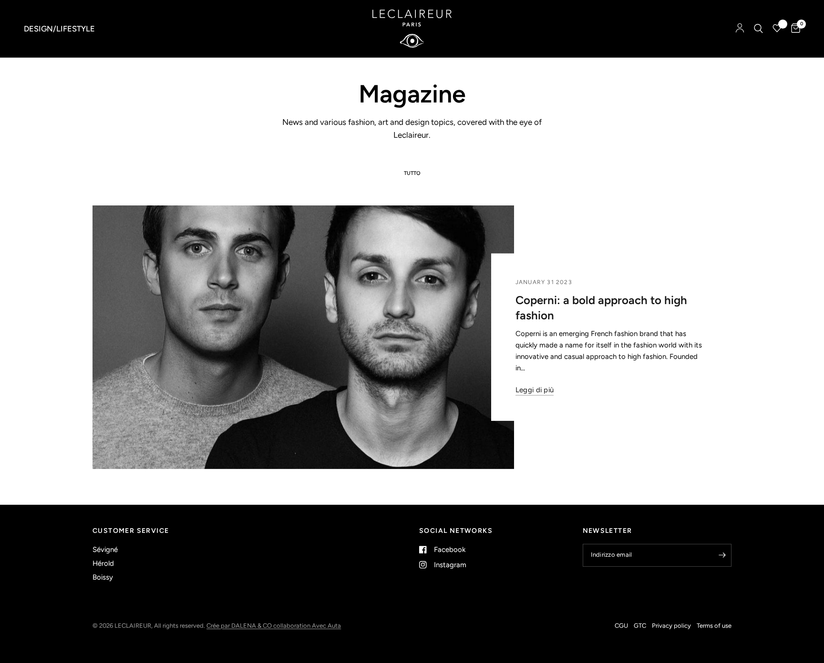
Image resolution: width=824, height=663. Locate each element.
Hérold (103, 563)
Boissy (103, 577)
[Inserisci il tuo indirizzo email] (721, 555)
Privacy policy (671, 625)
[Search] (758, 28)
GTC (640, 625)
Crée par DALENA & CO (239, 625)
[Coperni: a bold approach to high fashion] (303, 337)
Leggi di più (534, 390)
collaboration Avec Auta (307, 625)
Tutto (412, 173)
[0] (793, 28)
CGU (621, 625)
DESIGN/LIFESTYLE (59, 28)
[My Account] (740, 28)
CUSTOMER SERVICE (131, 531)
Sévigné (105, 549)
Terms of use (714, 625)
